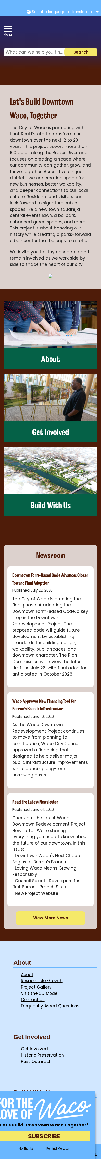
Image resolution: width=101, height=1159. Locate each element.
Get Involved (34, 1049)
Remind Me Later (58, 1148)
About (27, 975)
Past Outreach (36, 1061)
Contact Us (33, 1000)
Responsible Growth (42, 981)
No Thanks (26, 1148)
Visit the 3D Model (40, 993)
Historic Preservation (42, 1055)
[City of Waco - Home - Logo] (44, 31)
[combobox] (62, 12)
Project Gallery (36, 987)
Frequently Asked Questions (50, 1006)
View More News (50, 918)
